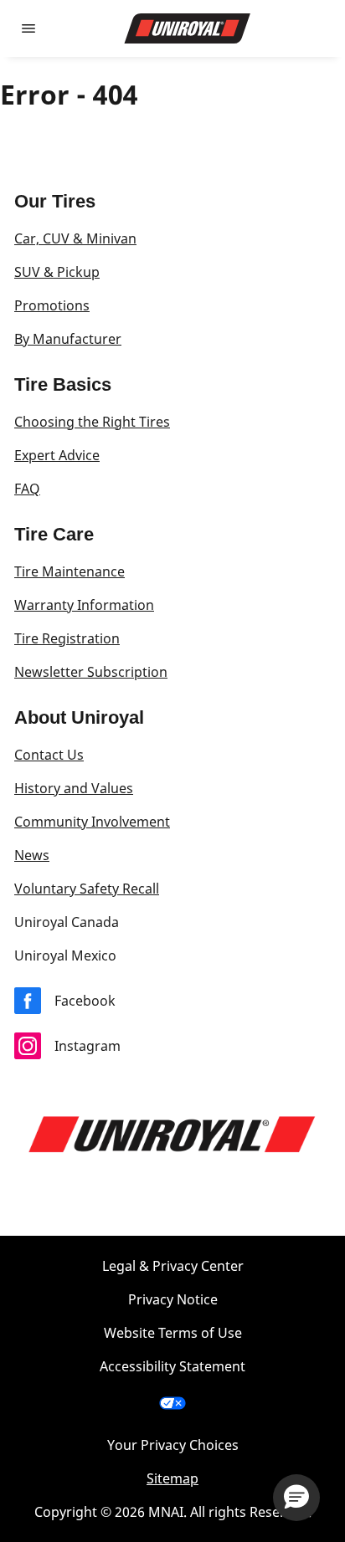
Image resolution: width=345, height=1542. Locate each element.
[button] (296, 1497)
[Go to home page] (187, 28)
